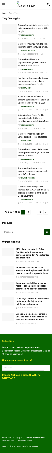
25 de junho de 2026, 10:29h (30, 38)
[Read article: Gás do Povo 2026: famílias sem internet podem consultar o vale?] (9, 47)
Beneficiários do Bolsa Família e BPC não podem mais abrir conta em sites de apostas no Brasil (32, 317)
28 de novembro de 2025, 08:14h (31, 91)
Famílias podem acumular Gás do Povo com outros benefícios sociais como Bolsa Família (33, 81)
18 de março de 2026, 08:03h (30, 128)
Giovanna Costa (27, 35)
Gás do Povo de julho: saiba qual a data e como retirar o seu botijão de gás (33, 28)
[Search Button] (48, 4)
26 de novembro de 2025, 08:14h (31, 144)
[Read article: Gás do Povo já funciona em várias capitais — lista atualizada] (9, 137)
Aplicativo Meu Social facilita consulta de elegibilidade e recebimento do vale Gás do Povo (33, 118)
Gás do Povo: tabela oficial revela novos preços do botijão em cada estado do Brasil (33, 152)
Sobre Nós (6, 438)
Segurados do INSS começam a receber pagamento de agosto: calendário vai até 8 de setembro (31, 286)
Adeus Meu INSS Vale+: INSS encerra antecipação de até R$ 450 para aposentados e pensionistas (32, 270)
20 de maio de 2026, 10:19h (29, 54)
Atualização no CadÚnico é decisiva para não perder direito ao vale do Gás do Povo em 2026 (33, 99)
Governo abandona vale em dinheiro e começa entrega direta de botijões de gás (33, 171)
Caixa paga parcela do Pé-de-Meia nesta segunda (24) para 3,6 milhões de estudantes (32, 301)
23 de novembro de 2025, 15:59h (31, 181)
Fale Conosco (8, 441)
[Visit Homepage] (26, 4)
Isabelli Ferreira (28, 178)
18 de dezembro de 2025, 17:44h (31, 72)
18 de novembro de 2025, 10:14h (31, 203)
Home (4, 13)
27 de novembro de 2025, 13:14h (31, 110)
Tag (10, 13)
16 (40, 212)
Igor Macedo (26, 88)
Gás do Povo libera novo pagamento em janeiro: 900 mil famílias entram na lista (32, 62)
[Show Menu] (3, 4)
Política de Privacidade (35, 438)
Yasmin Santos (27, 69)
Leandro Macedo (28, 51)
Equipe (19, 438)
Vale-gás (18, 13)
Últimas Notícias (25, 441)
